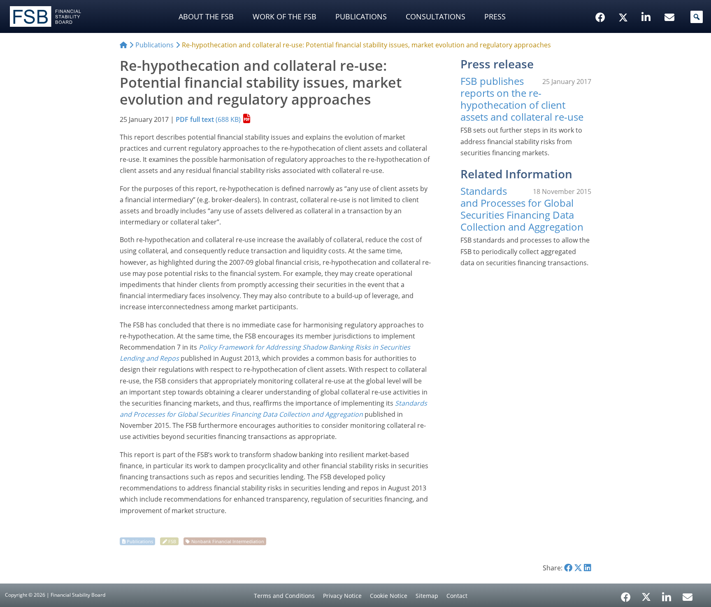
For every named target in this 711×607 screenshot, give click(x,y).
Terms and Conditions (284, 596)
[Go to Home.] (123, 44)
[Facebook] (626, 594)
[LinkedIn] (666, 594)
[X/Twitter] (624, 4)
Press (495, 16)
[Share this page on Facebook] (568, 567)
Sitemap (427, 596)
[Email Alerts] (687, 596)
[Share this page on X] (578, 567)
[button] (696, 17)
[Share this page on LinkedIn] (587, 567)
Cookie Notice (388, 596)
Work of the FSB (284, 16)
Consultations (435, 16)
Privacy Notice (342, 596)
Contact (456, 596)
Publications (361, 16)
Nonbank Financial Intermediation (227, 541)
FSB (172, 541)
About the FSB (206, 16)
